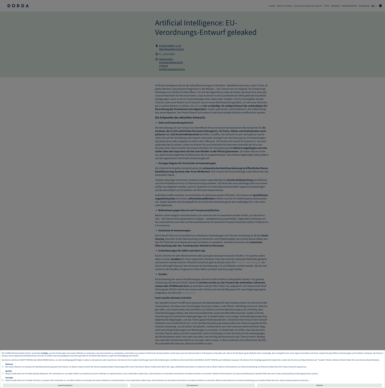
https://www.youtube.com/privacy (294, 380)
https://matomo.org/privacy (294, 366)
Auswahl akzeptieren (65, 385)
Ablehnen (319, 385)
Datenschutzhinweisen (369, 360)
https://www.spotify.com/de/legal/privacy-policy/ (297, 373)
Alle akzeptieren (192, 385)
